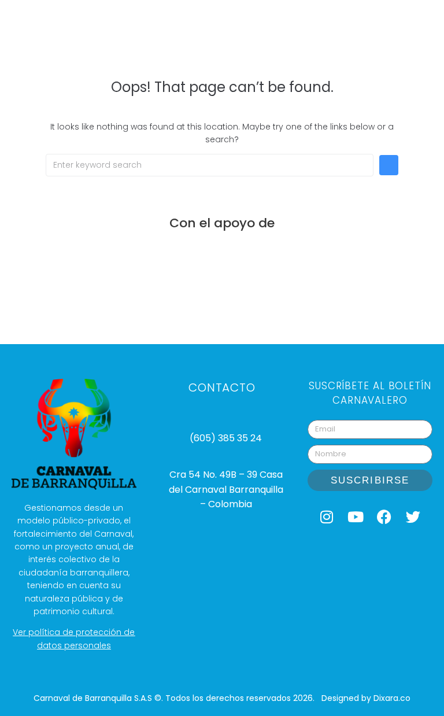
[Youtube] (355, 517)
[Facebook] (384, 517)
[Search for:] (209, 165)
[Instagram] (326, 517)
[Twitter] (413, 517)
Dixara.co (391, 698)
